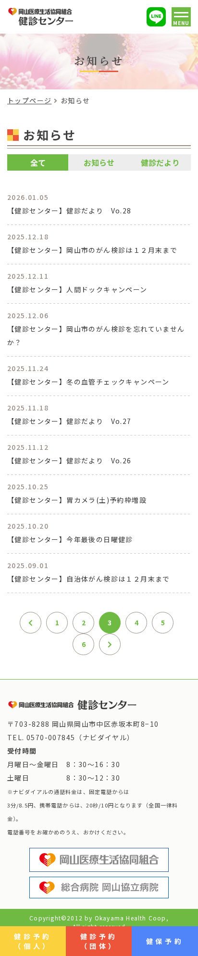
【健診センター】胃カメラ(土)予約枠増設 (77, 500)
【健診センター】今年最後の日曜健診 (70, 539)
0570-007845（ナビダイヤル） (80, 737)
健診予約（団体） (99, 941)
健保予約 (165, 941)
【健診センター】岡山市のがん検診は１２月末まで (92, 250)
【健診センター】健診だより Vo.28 (69, 210)
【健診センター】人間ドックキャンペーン (77, 289)
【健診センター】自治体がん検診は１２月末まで (88, 579)
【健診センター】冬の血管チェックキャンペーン (88, 381)
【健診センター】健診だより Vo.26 (69, 460)
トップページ (29, 100)
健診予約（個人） (32, 941)
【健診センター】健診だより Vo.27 (69, 421)
